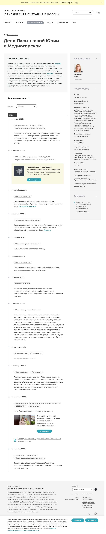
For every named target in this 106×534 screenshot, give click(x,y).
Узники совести (35, 23)
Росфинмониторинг (23, 284)
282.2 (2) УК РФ (37, 125)
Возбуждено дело (22, 125)
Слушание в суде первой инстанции (28, 220)
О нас (76, 497)
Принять (77, 520)
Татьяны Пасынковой (27, 206)
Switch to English (66, 3)
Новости (19, 23)
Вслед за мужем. (48, 421)
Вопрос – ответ (87, 497)
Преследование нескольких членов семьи (30, 128)
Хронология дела (17, 98)
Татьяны (57, 63)
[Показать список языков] (77, 3)
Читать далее (34, 180)
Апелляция (20, 455)
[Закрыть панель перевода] (102, 2)
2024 (11, 115)
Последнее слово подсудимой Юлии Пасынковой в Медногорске (39, 440)
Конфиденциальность (71, 499)
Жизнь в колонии (88, 499)
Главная (7, 23)
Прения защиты (37, 353)
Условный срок (35, 406)
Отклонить (92, 520)
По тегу (21, 106)
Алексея (50, 73)
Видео (50, 23)
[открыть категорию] (96, 489)
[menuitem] (7, 22)
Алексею (47, 230)
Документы (62, 23)
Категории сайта (79, 489)
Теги (74, 23)
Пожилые (52, 160)
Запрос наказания (22, 353)
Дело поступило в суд (23, 196)
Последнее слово (22, 403)
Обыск (18, 157)
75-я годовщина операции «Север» (88, 506)
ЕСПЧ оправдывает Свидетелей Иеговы (89, 502)
